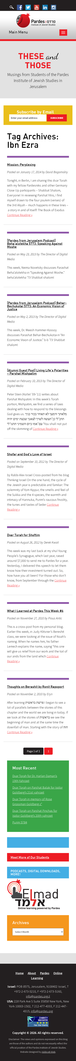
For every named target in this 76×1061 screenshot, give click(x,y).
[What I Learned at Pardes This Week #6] (38, 603)
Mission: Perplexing (21, 164)
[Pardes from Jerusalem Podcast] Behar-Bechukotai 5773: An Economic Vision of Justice (37, 306)
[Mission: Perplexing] (38, 157)
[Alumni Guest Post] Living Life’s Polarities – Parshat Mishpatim (37, 371)
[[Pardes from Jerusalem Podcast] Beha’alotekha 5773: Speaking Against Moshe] (38, 232)
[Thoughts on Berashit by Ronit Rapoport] (38, 679)
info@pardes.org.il (38, 996)
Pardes (44, 973)
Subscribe (56, 117)
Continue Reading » (19, 215)
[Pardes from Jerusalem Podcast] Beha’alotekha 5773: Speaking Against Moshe (34, 243)
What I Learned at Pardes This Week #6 (35, 611)
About (32, 973)
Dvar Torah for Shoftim (23, 535)
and (38, 60)
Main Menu (18, 32)
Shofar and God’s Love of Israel (29, 454)
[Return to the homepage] (35, 19)
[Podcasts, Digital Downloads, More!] (33, 893)
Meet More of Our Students (30, 857)
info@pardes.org (42, 1011)
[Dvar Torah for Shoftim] (38, 527)
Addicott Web (48, 1051)
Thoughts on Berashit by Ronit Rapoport (35, 687)
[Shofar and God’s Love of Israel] (38, 446)
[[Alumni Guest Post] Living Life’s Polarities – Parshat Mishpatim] (38, 362)
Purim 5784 (19, 822)
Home (20, 973)
